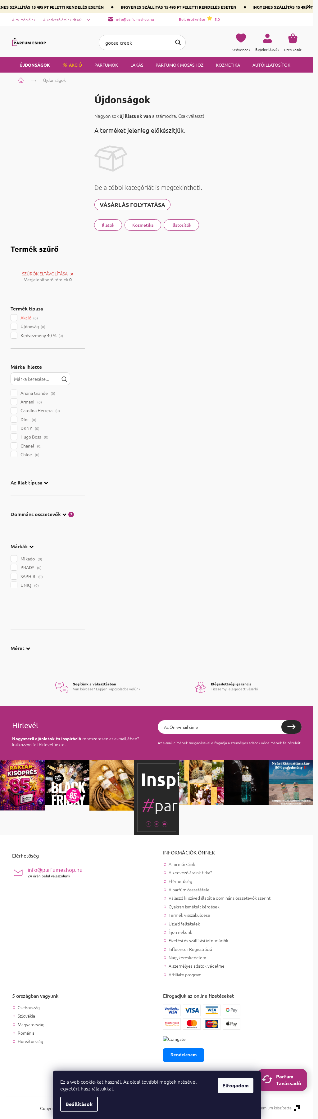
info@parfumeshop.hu (55, 872)
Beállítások (79, 1104)
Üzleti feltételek (184, 924)
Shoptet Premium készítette (266, 1108)
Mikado (30, 558)
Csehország (29, 1007)
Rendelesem (183, 1054)
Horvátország (30, 1041)
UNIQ (29, 585)
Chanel (30, 445)
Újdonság (32, 326)
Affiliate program (185, 974)
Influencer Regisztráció (190, 949)
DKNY (29, 428)
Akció (28, 317)
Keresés (177, 42)
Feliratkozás (291, 727)
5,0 (199, 19)
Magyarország (31, 1025)
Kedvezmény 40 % (41, 335)
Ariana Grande (37, 393)
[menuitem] (31, 65)
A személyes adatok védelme (197, 966)
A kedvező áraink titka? (62, 19)
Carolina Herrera (39, 410)
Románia (26, 1033)
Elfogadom (235, 1085)
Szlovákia (26, 1016)
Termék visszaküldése (189, 915)
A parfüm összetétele (189, 889)
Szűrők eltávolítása (45, 273)
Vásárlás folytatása (132, 204)
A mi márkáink (23, 19)
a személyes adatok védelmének (255, 742)
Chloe (29, 454)
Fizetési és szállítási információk (198, 940)
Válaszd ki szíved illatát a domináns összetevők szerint (219, 898)
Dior (27, 419)
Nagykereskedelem (187, 957)
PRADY (30, 567)
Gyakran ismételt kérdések (194, 906)
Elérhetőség (180, 881)
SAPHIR (31, 576)
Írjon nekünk (180, 932)
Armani (30, 401)
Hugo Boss (33, 436)
